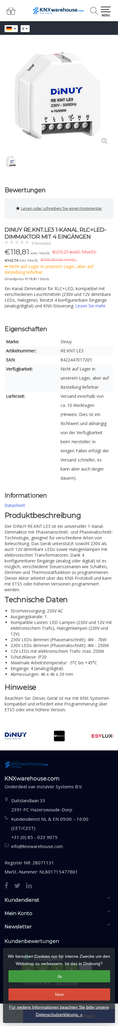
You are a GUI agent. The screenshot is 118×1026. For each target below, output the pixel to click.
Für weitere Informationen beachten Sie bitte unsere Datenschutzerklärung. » (59, 1011)
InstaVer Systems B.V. (60, 786)
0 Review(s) (41, 243)
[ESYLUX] (103, 736)
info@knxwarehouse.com (37, 846)
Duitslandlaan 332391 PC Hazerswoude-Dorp (41, 805)
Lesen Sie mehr (90, 306)
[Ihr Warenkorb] (11, 13)
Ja (59, 976)
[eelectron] (59, 736)
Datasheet (15, 505)
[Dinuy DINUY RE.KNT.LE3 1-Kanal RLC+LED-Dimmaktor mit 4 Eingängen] (59, 95)
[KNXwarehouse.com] (59, 11)
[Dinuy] (16, 736)
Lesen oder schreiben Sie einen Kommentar (61, 208)
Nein (59, 994)
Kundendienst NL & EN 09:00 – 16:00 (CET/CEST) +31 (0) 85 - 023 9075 (49, 828)
